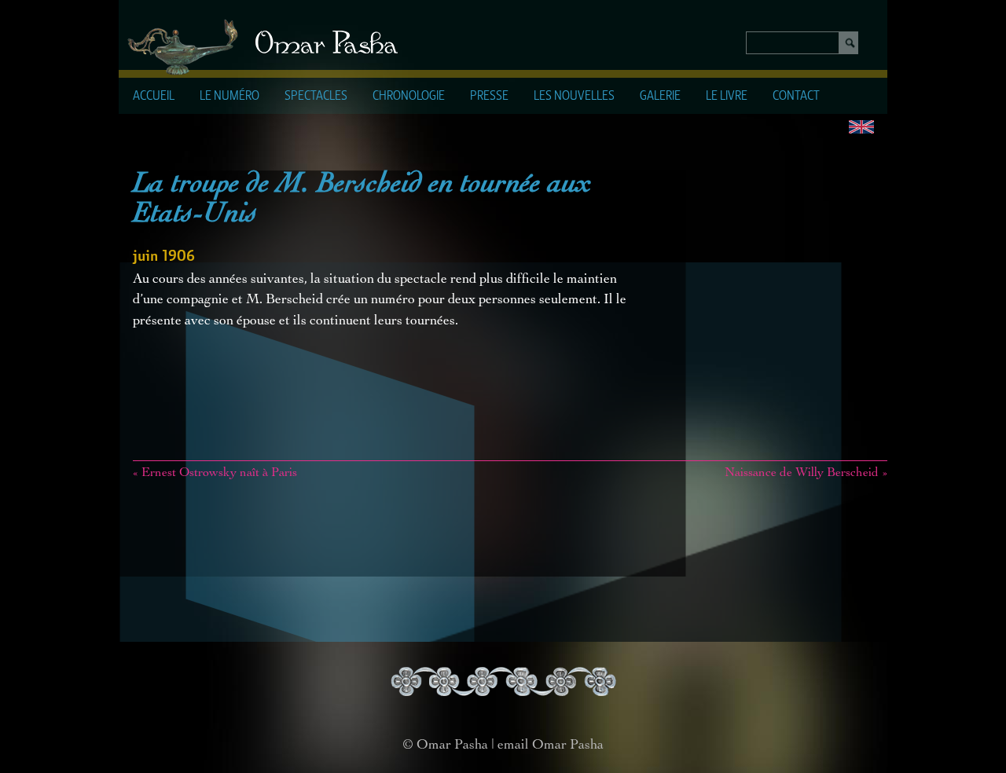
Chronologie (409, 96)
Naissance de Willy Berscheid (806, 473)
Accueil (153, 96)
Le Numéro (229, 96)
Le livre (726, 96)
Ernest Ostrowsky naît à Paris (215, 473)
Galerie (660, 96)
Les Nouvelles (574, 96)
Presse (489, 96)
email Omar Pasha (550, 745)
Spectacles (316, 96)
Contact (796, 96)
